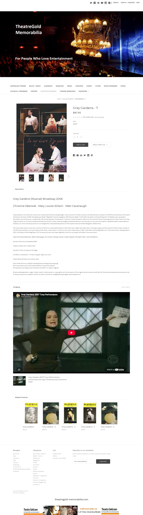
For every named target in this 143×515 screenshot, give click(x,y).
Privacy (15, 462)
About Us (16, 454)
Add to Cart (51, 415)
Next (68, 176)
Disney (89, 86)
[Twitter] (91, 3)
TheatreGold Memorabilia (21, 469)
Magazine (60, 86)
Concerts (79, 86)
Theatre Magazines (67, 91)
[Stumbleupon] (109, 3)
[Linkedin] (88, 155)
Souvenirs (83, 91)
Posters (34, 91)
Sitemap (16, 471)
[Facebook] (95, 3)
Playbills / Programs (18, 91)
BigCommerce (24, 491)
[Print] (81, 155)
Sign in (123, 2)
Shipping (16, 465)
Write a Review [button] (99, 117)
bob (14, 456)
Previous (15, 176)
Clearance (48, 86)
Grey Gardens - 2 (68, 427)
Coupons (16, 458)
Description (19, 189)
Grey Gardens (28, 427)
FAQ (14, 460)
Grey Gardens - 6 (107, 427)
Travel (69, 86)
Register (131, 2)
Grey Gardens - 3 (88, 427)
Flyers (98, 86)
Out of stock (31, 415)
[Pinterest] (98, 3)
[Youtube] (102, 3)
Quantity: (76, 133)
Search (116, 2)
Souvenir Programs (49, 91)
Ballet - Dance (35, 86)
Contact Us (17, 467)
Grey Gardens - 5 (49, 427)
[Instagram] (106, 3)
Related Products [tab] (21, 397)
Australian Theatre (18, 86)
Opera (123, 86)
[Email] (78, 155)
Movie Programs (110, 86)
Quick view (31, 411)
